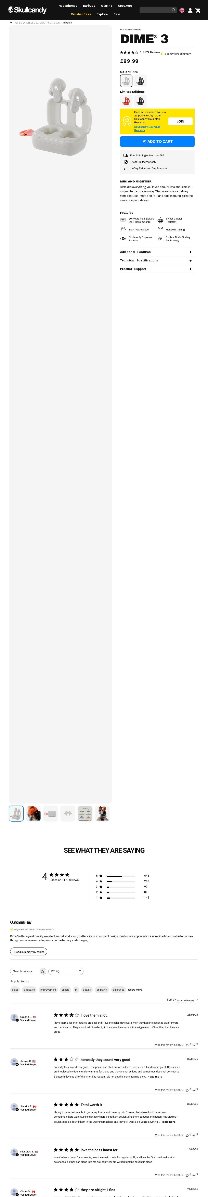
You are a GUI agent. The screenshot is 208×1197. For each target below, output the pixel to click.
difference (118, 989)
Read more (154, 1076)
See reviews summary (178, 53)
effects (65, 989)
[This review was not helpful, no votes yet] (194, 1044)
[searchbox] (24, 971)
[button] (68, 6)
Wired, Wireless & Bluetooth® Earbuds (37, 23)
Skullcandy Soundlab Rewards (147, 129)
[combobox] (65, 971)
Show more (135, 989)
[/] (29, 10)
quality (87, 989)
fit (76, 989)
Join (180, 121)
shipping (102, 989)
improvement (48, 989)
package (29, 989)
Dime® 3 (67, 23)
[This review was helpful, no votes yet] (187, 1044)
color (15, 989)
